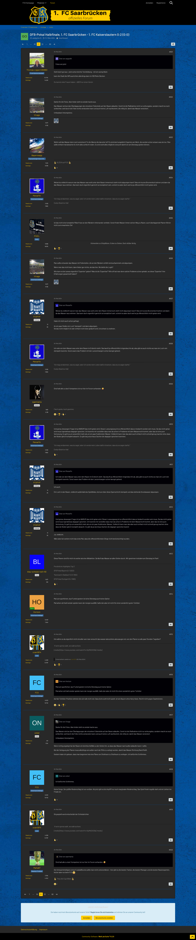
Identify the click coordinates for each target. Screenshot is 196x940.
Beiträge (28, 80)
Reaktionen (29, 77)
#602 (171, 97)
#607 (171, 299)
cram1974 (73, 659)
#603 (171, 137)
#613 (171, 554)
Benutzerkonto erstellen (104, 918)
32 (42, 44)
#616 (171, 674)
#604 (171, 178)
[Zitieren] (171, 87)
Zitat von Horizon (65, 681)
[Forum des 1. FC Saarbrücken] (98, 15)
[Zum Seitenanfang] (192, 937)
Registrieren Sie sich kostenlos (102, 912)
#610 (171, 424)
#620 (171, 850)
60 (50, 44)
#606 (171, 258)
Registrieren (161, 3)
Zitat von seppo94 (65, 59)
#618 (171, 769)
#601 (171, 52)
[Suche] (171, 3)
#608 (171, 343)
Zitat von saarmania (66, 857)
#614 (171, 594)
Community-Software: (98, 936)
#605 (171, 218)
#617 (171, 715)
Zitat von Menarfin (65, 305)
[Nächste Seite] (54, 44)
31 (38, 44)
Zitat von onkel (64, 776)
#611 (171, 464)
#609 (171, 384)
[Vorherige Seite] (23, 44)
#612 (171, 507)
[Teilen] (173, 44)
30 (35, 44)
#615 (171, 634)
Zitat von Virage (64, 722)
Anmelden (149, 3)
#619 (171, 809)
